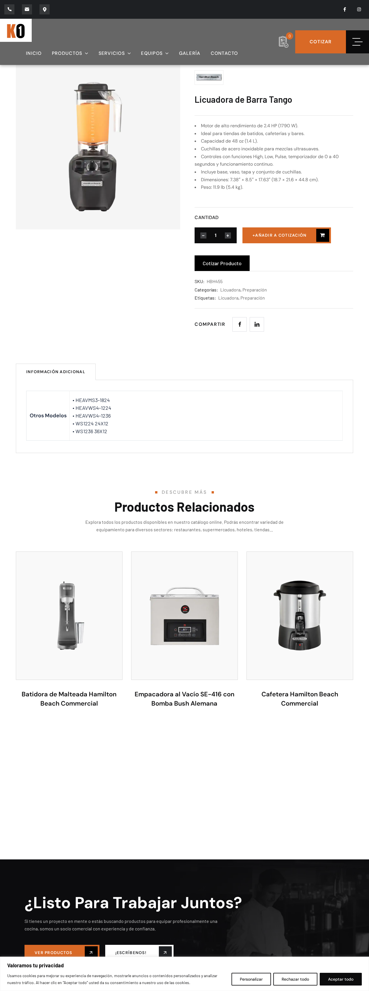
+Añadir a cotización (280, 235)
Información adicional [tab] (55, 371)
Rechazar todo (295, 979)
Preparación (254, 289)
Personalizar (251, 979)
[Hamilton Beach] (223, 77)
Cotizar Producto (222, 263)
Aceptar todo (340, 979)
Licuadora (230, 289)
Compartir (210, 324)
